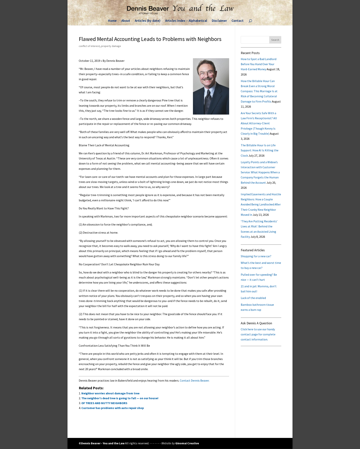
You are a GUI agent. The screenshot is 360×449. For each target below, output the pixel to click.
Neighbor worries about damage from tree (110, 393)
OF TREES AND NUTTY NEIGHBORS (104, 403)
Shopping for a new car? (256, 256)
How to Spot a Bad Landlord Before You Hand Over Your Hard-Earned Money (258, 64)
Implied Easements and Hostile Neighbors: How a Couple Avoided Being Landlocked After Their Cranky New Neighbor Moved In (261, 204)
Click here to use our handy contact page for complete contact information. (258, 334)
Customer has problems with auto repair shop (112, 408)
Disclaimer (219, 21)
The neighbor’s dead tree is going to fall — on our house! (119, 398)
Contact (238, 21)
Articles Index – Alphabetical (186, 21)
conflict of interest (89, 46)
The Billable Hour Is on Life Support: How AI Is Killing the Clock (259, 150)
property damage (111, 46)
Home (112, 21)
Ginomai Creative (187, 443)
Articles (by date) (147, 21)
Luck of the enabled (253, 298)
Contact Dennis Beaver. (194, 380)
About (125, 21)
